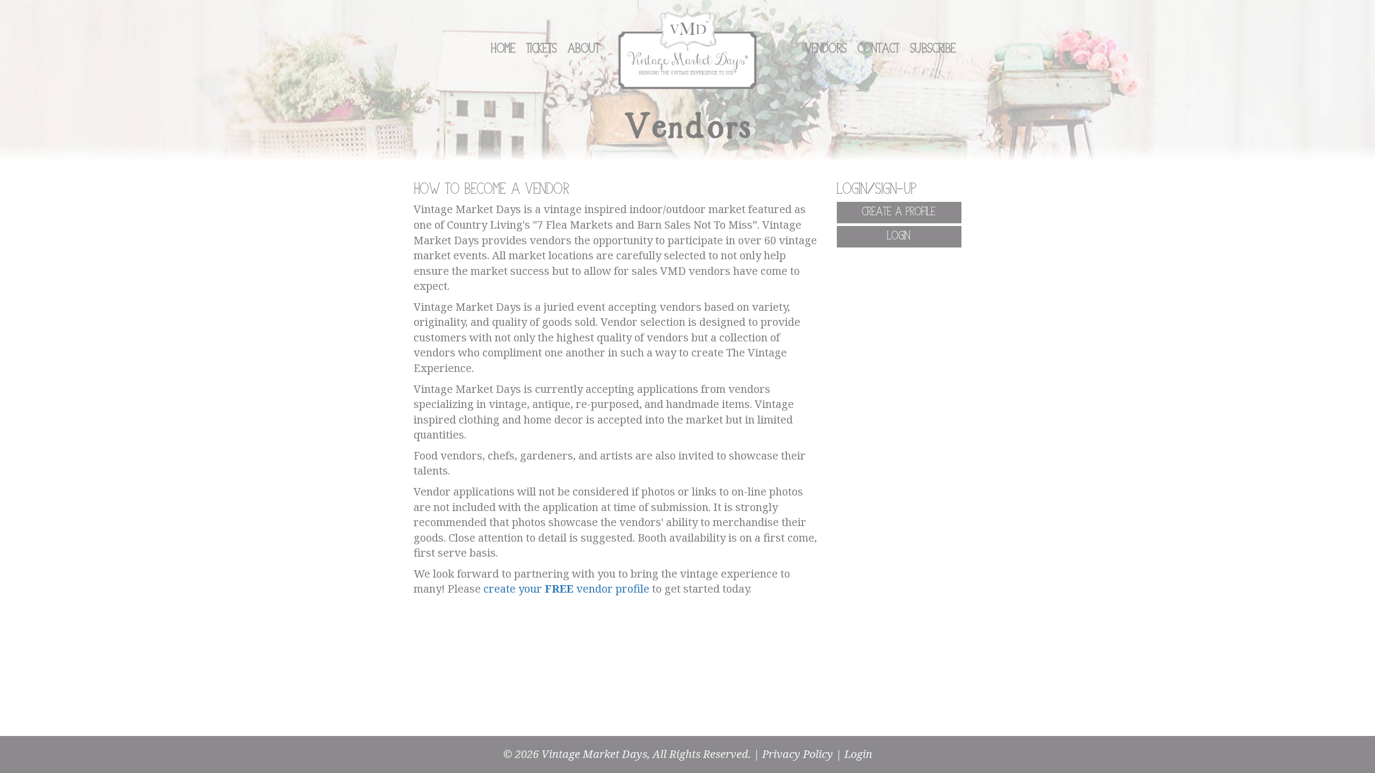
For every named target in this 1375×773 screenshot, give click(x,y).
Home (503, 49)
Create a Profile (899, 212)
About (584, 49)
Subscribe (933, 49)
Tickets (541, 49)
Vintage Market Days (594, 754)
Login (898, 236)
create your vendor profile (566, 588)
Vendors (826, 49)
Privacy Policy (797, 754)
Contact (879, 49)
